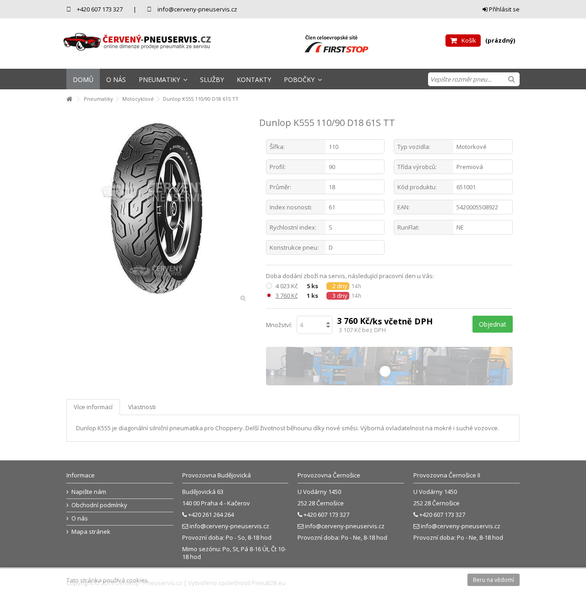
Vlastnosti (142, 407)
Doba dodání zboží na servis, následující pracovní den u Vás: (350, 276)
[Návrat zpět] (69, 99)
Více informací (93, 407)
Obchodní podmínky (99, 505)
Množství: (279, 325)
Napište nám (88, 492)
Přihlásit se (504, 9)
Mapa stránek (90, 532)
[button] (163, 79)
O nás (79, 518)
